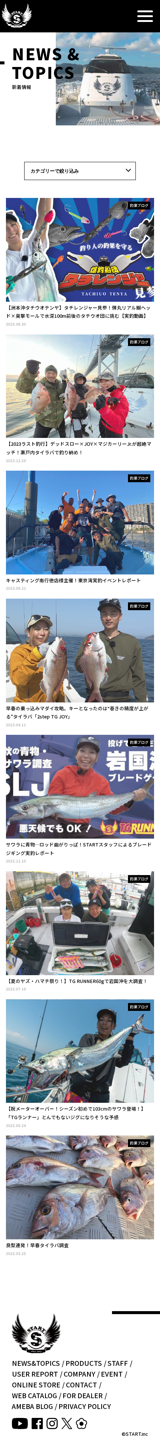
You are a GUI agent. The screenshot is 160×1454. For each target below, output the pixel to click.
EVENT (112, 1373)
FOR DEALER (83, 1395)
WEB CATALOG (34, 1395)
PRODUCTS (83, 1363)
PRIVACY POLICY (84, 1406)
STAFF (118, 1363)
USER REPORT (35, 1373)
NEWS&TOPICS (36, 1363)
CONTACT (81, 1384)
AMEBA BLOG (32, 1406)
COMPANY (79, 1373)
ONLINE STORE (36, 1384)
